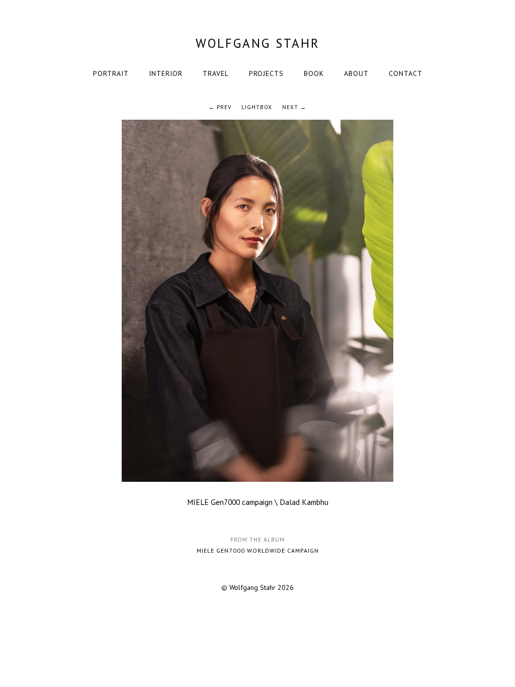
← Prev (220, 107)
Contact (405, 73)
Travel (216, 73)
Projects (266, 73)
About (356, 73)
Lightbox (256, 107)
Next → (294, 107)
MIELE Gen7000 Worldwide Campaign (258, 550)
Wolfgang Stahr (258, 43)
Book (314, 73)
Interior (166, 73)
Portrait (111, 73)
